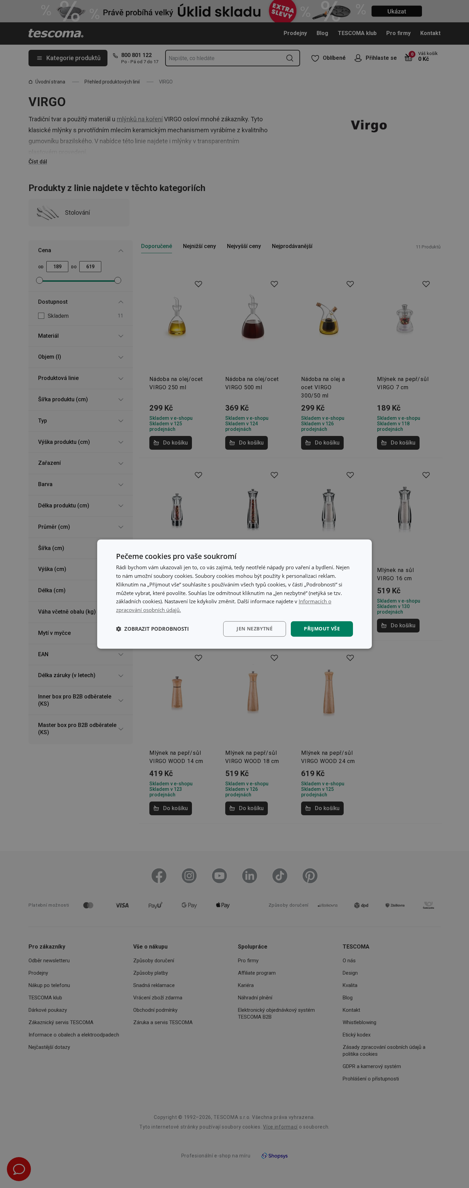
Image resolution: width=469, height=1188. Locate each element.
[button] (152, 628)
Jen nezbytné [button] (255, 628)
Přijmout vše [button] (322, 628)
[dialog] (234, 594)
